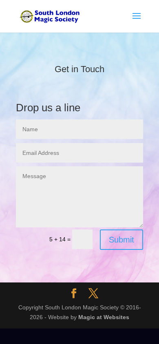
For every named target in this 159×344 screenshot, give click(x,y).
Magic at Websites (103, 317)
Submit (121, 239)
